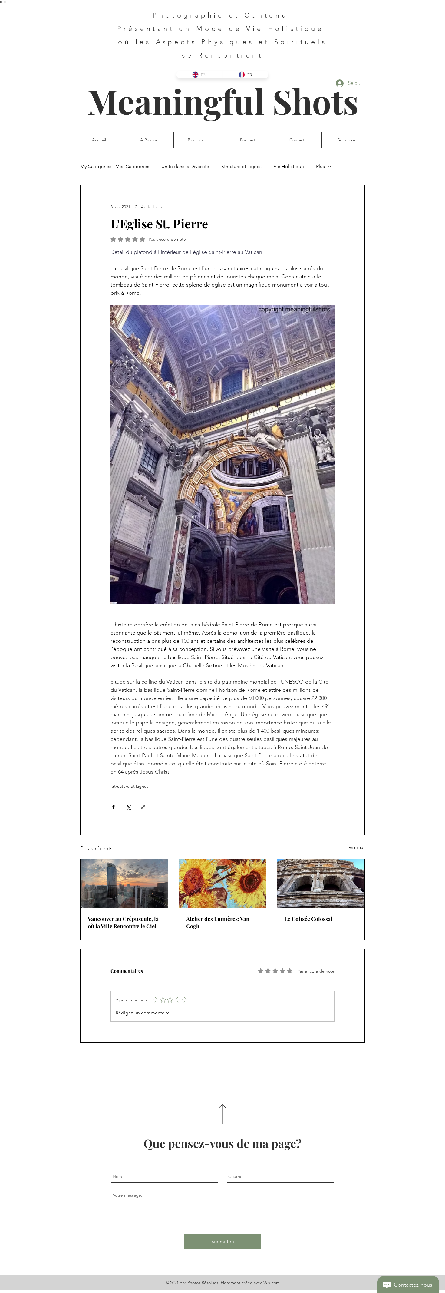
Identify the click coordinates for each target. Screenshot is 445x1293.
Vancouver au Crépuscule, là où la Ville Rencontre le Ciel (123, 922)
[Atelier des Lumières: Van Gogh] (222, 883)
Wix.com (271, 1282)
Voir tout (357, 847)
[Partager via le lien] (143, 807)
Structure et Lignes (241, 166)
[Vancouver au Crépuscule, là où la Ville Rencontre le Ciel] (124, 883)
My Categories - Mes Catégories (114, 166)
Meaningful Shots (222, 100)
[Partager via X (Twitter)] (128, 807)
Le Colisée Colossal (308, 919)
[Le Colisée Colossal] (320, 883)
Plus (320, 166)
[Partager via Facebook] (113, 807)
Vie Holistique (289, 166)
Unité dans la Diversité (185, 166)
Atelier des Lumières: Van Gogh (217, 922)
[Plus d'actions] (331, 207)
